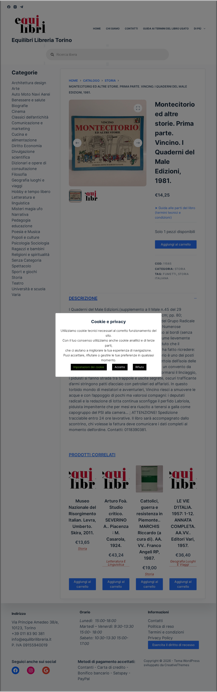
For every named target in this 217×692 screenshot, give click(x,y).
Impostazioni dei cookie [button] (88, 367)
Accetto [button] (120, 367)
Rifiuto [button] (139, 367)
